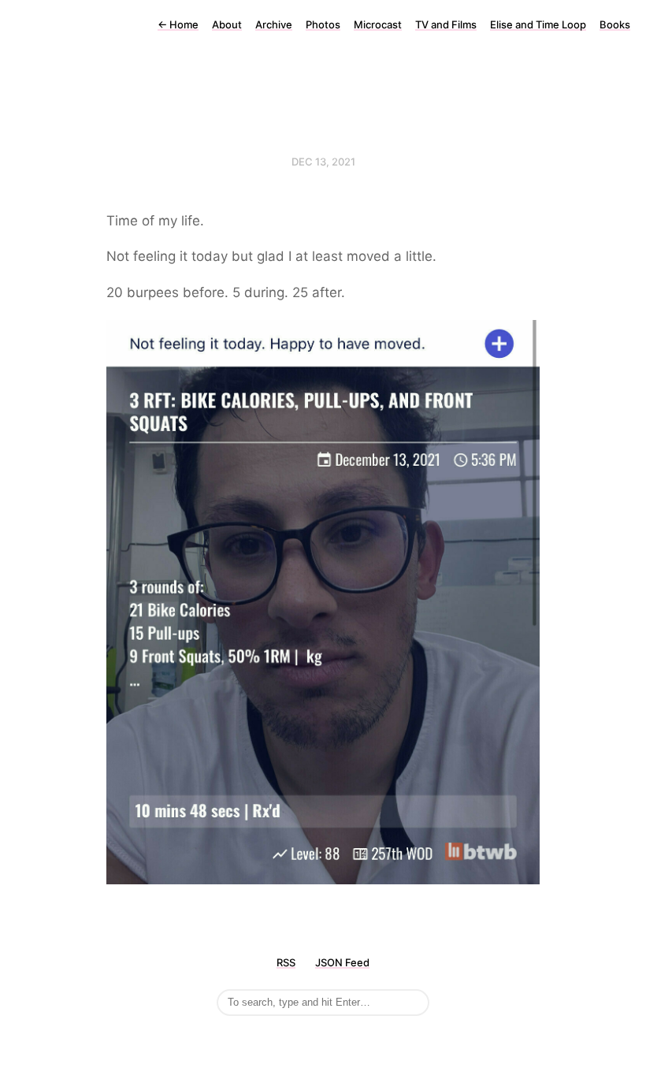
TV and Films (446, 24)
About (227, 24)
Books (615, 24)
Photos (323, 24)
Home (178, 24)
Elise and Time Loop (538, 24)
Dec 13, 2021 (323, 161)
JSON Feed (342, 962)
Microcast (378, 24)
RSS (286, 962)
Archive (273, 24)
